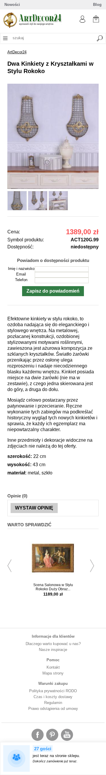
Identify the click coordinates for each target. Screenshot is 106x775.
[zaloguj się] (82, 21)
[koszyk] (96, 18)
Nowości (12, 4)
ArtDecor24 (16, 52)
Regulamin (53, 702)
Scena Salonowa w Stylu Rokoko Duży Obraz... (53, 587)
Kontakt (53, 667)
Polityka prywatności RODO (53, 691)
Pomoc (53, 660)
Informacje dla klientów (53, 636)
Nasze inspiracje (53, 649)
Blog (97, 4)
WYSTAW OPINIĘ (34, 507)
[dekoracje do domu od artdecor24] (32, 26)
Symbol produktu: (25, 239)
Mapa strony (53, 673)
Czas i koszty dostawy (53, 697)
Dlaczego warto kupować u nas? (53, 644)
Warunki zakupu (53, 683)
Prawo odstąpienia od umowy (53, 708)
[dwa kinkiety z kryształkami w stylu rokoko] (53, 187)
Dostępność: (20, 246)
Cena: (13, 231)
